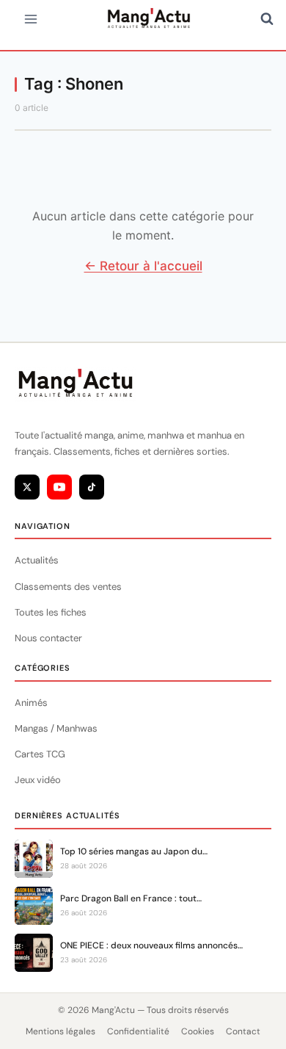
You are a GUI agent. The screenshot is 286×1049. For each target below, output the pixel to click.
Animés (31, 702)
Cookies (197, 1031)
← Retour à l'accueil (143, 266)
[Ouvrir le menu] (31, 18)
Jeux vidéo (38, 780)
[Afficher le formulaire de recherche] (267, 19)
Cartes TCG (40, 754)
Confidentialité (138, 1031)
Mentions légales (60, 1031)
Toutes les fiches (51, 612)
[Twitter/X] (27, 487)
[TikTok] (91, 487)
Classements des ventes (68, 586)
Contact (243, 1031)
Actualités (37, 560)
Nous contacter (48, 638)
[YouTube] (59, 487)
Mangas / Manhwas (56, 728)
